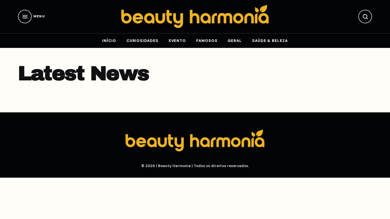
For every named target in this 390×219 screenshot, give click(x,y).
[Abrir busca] (365, 16)
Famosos (206, 40)
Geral (235, 40)
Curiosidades (142, 40)
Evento (177, 40)
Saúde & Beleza (270, 40)
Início (109, 40)
